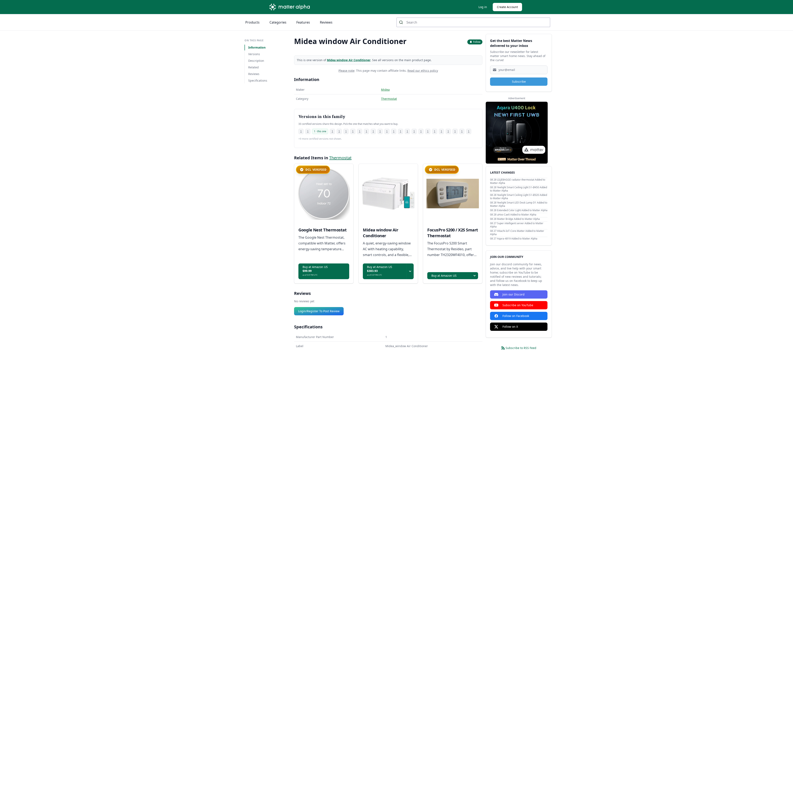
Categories (277, 22)
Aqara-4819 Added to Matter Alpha (517, 238)
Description (256, 61)
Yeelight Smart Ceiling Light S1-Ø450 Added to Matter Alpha (518, 189)
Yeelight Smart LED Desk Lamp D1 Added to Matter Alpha (518, 204)
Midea (385, 90)
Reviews (326, 22)
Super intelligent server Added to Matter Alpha (516, 225)
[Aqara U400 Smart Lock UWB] (517, 133)
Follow (476, 42)
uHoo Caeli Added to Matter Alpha (516, 214)
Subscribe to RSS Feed (521, 348)
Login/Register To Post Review (319, 311)
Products (252, 22)
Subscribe (519, 81)
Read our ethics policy (422, 71)
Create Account (507, 7)
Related (253, 67)
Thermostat (389, 99)
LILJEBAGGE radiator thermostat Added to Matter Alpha (517, 181)
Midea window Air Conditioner (348, 60)
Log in (482, 7)
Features (303, 22)
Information (257, 47)
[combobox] (473, 22)
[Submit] (401, 22)
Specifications (257, 80)
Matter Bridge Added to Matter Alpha (518, 219)
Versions (254, 54)
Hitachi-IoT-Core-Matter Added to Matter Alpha (517, 232)
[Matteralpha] (290, 7)
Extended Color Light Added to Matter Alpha (522, 210)
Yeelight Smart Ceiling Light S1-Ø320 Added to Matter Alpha (518, 196)
